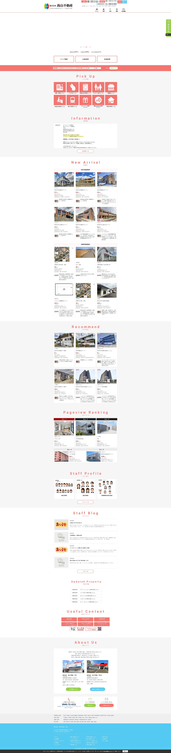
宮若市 (89, 715)
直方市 (64, 715)
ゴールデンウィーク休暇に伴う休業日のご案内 (79, 547)
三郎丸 (86, 717)
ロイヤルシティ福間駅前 (68, 125)
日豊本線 (89, 719)
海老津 (95, 721)
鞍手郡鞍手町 (97, 715)
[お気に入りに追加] (72, 173)
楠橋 (92, 721)
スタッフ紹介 (105, 740)
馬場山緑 (90, 717)
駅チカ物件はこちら (91, 738)
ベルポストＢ (83, 598)
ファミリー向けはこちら (76, 742)
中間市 (92, 715)
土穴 (96, 717)
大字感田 (65, 717)
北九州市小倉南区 (110, 715)
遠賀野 (77, 721)
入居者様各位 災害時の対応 (76, 535)
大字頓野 (70, 717)
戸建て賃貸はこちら (91, 744)
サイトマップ (58, 744)
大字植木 (80, 717)
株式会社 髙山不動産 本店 (70, 675)
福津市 (85, 715)
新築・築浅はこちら (75, 736)
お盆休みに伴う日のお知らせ (76, 522)
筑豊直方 (88, 721)
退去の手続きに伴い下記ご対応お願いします (79, 560)
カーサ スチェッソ (84, 601)
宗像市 (68, 715)
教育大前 (68, 721)
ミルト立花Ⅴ (83, 592)
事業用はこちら (74, 744)
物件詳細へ (65, 132)
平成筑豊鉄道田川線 (83, 719)
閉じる (125, 751)
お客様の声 (104, 738)
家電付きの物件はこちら (76, 740)
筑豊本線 (76, 719)
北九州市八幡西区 (73, 715)
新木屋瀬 (81, 721)
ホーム (56, 736)
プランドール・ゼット (84, 589)
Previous (81, 47)
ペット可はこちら (74, 738)
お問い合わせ (105, 736)
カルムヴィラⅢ (83, 595)
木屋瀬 (73, 717)
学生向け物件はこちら (91, 736)
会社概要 (57, 738)
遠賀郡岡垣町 (80, 715)
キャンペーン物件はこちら (92, 740)
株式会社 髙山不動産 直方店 (94, 675)
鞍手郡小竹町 (103, 715)
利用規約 (57, 742)
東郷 (94, 717)
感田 (85, 721)
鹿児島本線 (72, 719)
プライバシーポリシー (59, 740)
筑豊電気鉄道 (66, 719)
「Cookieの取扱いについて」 (107, 751)
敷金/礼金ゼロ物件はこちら (92, 742)
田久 (84, 717)
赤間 (77, 717)
